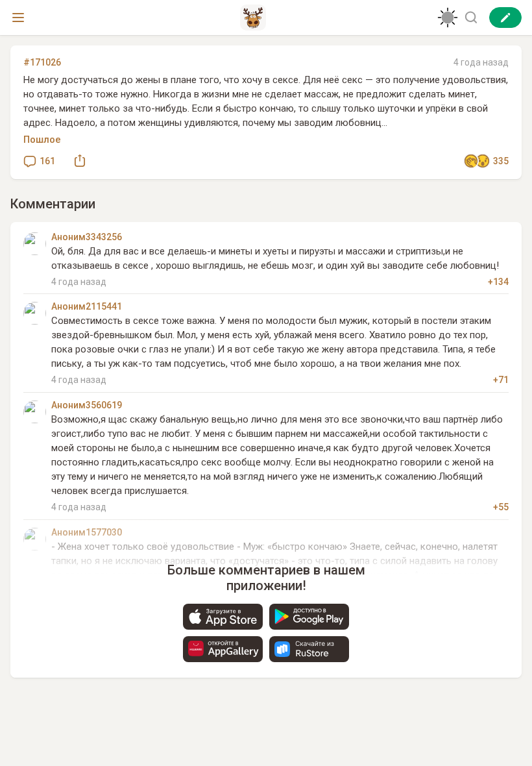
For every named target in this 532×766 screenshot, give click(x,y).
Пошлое (42, 139)
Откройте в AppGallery (223, 649)
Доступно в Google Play (309, 617)
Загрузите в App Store (223, 617)
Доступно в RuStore (309, 649)
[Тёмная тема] (447, 17)
